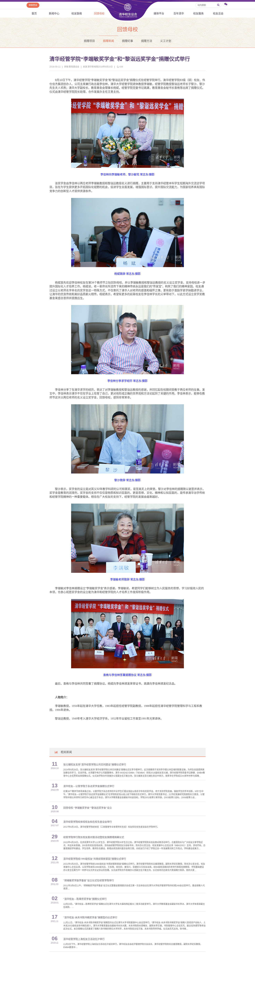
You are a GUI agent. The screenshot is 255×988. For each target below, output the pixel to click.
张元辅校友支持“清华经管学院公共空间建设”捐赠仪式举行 (94, 764)
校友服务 (198, 13)
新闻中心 (54, 13)
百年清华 (178, 13)
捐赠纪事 (127, 40)
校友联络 (76, 13)
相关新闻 (66, 752)
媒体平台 (159, 13)
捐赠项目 (89, 40)
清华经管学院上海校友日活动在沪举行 (84, 939)
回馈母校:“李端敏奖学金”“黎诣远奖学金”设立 (87, 808)
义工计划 (165, 40)
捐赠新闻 (108, 40)
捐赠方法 (146, 40)
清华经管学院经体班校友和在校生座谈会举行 (87, 822)
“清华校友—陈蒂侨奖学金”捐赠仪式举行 (85, 899)
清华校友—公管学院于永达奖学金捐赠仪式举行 (88, 786)
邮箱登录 (33, 5)
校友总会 (218, 13)
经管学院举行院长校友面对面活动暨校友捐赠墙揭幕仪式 (93, 837)
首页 (34, 13)
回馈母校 (99, 13)
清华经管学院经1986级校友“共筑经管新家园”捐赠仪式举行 (94, 859)
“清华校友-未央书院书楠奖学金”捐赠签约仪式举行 (90, 917)
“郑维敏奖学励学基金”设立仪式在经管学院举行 (88, 880)
